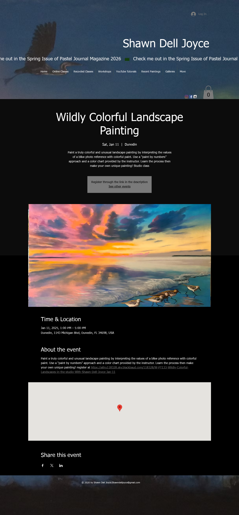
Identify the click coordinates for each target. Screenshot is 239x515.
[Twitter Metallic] (195, 96)
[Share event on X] (52, 465)
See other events (120, 186)
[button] (208, 92)
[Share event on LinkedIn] (61, 465)
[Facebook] (191, 96)
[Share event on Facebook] (42, 465)
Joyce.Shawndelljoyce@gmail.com (123, 483)
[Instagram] (186, 96)
